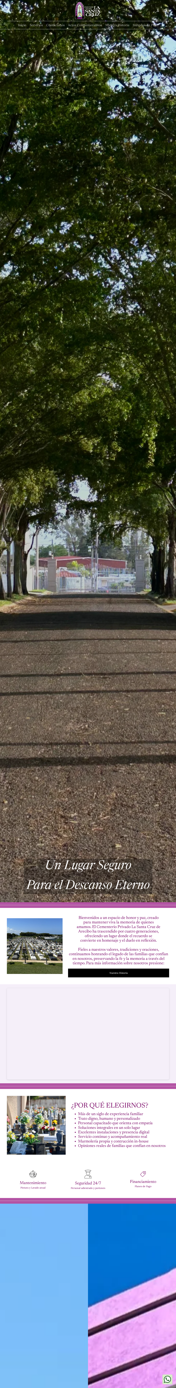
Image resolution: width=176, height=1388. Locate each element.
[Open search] (8, 10)
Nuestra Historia (118, 972)
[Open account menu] (158, 10)
